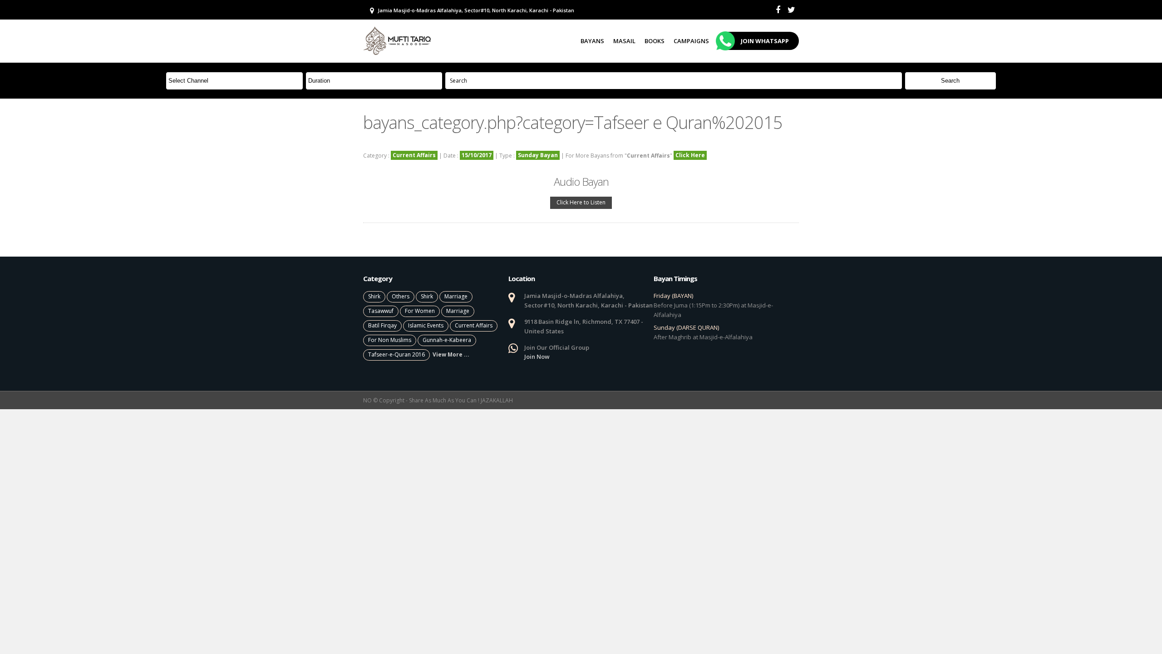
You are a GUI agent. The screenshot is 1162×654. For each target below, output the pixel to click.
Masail (624, 41)
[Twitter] (791, 10)
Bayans (592, 41)
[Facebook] (778, 10)
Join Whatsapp (765, 41)
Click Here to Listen (581, 202)
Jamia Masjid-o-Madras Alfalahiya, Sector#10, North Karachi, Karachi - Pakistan (475, 10)
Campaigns (691, 41)
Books (655, 41)
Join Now (537, 356)
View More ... (451, 354)
